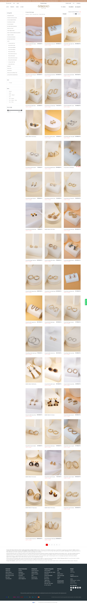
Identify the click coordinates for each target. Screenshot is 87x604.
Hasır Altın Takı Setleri (48, 583)
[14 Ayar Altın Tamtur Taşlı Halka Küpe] (72, 431)
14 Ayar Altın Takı (12, 43)
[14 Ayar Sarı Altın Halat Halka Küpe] (72, 60)
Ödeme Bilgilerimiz (22, 578)
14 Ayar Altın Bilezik (11, 49)
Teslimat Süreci (22, 577)
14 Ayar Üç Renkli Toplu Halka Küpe (70, 384)
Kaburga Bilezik (47, 570)
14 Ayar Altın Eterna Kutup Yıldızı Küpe (51, 43)
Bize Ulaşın (8, 577)
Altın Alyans (9, 70)
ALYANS (21, 6)
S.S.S (14, 3)
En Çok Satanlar (10, 24)
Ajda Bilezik (46, 573)
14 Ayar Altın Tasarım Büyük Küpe (31, 74)
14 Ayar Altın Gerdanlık (12, 59)
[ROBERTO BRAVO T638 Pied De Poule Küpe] (34, 370)
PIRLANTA (12, 6)
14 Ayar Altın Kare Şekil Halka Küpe (32, 105)
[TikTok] (80, 587)
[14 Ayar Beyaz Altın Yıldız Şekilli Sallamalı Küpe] (72, 122)
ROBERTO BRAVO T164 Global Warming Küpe (52, 507)
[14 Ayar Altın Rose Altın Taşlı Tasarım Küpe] (53, 370)
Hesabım (20, 570)
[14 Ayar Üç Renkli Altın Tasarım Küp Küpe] (72, 91)
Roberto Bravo (60, 573)
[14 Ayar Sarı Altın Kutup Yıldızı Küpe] (34, 400)
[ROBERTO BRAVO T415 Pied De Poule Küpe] (34, 122)
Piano (58, 578)
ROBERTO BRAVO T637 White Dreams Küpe (52, 229)
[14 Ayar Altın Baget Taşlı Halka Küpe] (34, 246)
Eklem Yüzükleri (47, 581)
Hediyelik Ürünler (10, 15)
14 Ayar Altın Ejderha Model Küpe (69, 414)
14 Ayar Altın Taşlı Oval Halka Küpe (70, 507)
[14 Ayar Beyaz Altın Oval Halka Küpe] (72, 339)
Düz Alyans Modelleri (11, 37)
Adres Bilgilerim (22, 573)
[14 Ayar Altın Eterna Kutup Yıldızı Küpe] (53, 29)
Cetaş (58, 572)
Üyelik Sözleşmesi (34, 570)
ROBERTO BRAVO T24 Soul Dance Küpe (32, 476)
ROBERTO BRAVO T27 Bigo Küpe (31, 507)
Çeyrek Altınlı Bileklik (48, 575)
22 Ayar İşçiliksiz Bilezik (11, 19)
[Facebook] (73, 587)
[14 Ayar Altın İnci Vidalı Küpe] (72, 153)
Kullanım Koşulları (34, 573)
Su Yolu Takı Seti (47, 585)
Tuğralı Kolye (46, 580)
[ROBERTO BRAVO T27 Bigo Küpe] (34, 493)
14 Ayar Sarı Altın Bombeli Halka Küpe (32, 538)
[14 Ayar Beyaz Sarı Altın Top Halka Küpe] (53, 184)
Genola (58, 577)
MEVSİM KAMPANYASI (11, 39)
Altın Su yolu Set (10, 28)
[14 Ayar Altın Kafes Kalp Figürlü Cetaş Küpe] (72, 215)
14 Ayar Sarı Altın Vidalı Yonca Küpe (51, 353)
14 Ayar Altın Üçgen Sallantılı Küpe (32, 198)
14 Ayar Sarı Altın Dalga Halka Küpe (32, 291)
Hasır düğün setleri (10, 30)
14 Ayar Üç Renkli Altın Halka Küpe (31, 43)
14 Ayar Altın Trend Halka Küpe (50, 291)
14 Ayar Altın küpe (11, 55)
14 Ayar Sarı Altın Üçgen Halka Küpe (32, 322)
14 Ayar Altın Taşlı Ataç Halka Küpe (51, 136)
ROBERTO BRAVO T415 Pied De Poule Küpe (33, 136)
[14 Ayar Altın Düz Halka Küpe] (53, 431)
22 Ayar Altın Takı (12, 62)
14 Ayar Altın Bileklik (11, 47)
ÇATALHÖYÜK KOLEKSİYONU (12, 74)
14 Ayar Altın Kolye (11, 51)
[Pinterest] (71, 590)
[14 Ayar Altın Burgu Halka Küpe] (53, 524)
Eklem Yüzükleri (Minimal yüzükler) (13, 32)
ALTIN (7, 6)
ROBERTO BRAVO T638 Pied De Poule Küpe (33, 384)
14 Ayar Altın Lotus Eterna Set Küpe (70, 291)
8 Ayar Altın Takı (11, 64)
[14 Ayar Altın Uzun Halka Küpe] (53, 91)
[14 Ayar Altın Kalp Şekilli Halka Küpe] (53, 153)
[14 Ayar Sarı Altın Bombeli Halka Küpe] (34, 524)
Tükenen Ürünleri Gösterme (73, 11)
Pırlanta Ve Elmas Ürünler (12, 17)
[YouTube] (78, 587)
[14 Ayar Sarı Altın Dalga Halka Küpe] (34, 277)
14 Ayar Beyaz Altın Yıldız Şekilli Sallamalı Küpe (72, 136)
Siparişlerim (21, 572)
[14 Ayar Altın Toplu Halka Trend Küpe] (72, 29)
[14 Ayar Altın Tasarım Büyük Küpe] (34, 60)
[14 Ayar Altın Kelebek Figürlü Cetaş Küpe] (72, 246)
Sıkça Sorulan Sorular (10, 575)
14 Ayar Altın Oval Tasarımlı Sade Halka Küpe (72, 198)
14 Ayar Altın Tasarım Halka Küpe (31, 445)
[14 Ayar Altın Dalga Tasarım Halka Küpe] (72, 308)
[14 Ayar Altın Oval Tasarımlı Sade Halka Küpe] (72, 184)
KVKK (32, 575)
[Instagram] (71, 587)
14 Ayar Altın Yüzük (11, 45)
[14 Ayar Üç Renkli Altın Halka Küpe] (34, 29)
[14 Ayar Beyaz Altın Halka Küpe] (34, 339)
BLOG (18, 3)
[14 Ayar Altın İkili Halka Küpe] (53, 308)
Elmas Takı (9, 68)
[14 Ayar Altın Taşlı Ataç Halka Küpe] (53, 122)
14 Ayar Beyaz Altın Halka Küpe (31, 353)
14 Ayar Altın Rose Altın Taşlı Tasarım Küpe (52, 384)
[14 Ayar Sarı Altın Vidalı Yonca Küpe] (53, 339)
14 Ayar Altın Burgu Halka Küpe (50, 538)
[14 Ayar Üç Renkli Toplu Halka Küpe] (72, 370)
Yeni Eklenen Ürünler (11, 22)
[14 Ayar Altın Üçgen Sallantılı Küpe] (34, 184)
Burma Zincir (46, 578)
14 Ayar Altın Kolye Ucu (12, 53)
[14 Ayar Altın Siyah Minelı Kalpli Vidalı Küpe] (34, 215)
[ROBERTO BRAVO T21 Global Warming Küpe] (53, 400)
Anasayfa (27, 14)
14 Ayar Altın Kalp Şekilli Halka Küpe (51, 167)
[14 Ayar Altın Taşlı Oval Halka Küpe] (72, 493)
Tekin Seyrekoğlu (60, 575)
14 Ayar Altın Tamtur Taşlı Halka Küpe (70, 445)
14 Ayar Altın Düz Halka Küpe (50, 445)
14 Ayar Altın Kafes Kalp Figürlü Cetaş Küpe (71, 229)
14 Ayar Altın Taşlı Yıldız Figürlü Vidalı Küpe (52, 476)
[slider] (8, 110)
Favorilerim (71, 6)
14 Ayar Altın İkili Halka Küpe (49, 322)
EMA (58, 570)
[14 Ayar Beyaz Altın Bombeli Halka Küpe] (34, 153)
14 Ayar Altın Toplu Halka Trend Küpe (70, 43)
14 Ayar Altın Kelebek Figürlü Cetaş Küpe (71, 260)
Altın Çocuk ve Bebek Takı (12, 72)
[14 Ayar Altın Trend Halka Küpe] (53, 277)
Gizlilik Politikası (34, 572)
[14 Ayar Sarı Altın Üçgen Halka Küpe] (34, 308)
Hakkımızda (8, 570)
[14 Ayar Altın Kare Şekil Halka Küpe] (34, 91)
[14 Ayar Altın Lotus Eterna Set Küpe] (72, 277)
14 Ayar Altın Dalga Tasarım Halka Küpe (71, 322)
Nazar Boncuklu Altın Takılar (49, 572)
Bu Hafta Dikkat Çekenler (12, 26)
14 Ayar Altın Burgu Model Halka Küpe (51, 74)
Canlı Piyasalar (8, 578)
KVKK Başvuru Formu (10, 573)
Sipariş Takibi (68, 3)
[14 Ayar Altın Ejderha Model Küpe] (72, 400)
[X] (75, 587)
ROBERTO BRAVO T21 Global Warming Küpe (52, 414)
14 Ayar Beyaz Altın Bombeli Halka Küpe (33, 167)
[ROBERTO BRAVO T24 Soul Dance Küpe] (34, 462)
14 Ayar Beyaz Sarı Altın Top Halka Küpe (52, 198)
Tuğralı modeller (10, 34)
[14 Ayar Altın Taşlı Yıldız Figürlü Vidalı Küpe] (53, 462)
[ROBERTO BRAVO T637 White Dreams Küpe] (53, 215)
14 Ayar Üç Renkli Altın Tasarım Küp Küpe (71, 105)
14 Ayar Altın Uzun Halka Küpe (50, 105)
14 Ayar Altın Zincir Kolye (12, 57)
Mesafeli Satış (34, 577)
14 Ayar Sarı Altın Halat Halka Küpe (70, 74)
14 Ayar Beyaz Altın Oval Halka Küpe (70, 353)
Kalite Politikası (9, 572)
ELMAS (17, 6)
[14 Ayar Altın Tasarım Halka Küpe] (34, 431)
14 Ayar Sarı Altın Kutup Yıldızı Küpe (32, 414)
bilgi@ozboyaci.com (74, 576)
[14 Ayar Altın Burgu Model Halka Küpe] (53, 60)
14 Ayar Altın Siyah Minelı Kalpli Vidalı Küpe (33, 229)
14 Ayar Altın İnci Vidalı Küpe (69, 167)
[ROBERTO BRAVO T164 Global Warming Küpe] (53, 493)
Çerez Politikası (34, 578)
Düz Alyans (46, 577)
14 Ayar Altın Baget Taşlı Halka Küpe (32, 260)
